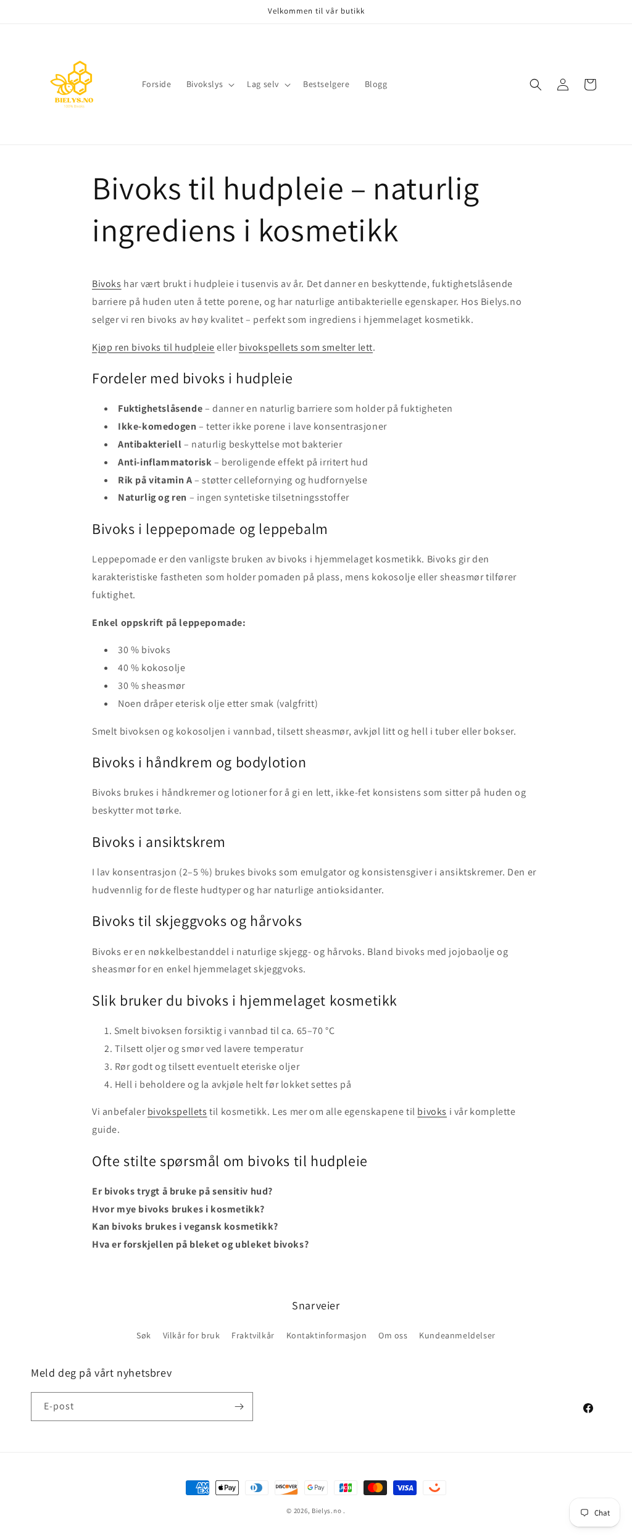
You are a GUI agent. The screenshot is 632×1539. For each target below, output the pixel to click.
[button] (209, 84)
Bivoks (107, 283)
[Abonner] (238, 1406)
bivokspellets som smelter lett (306, 347)
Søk (143, 1335)
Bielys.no (326, 1510)
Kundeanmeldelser (457, 1335)
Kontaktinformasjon (326, 1335)
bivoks (432, 1111)
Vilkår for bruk (191, 1335)
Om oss (393, 1335)
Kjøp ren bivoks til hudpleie (153, 347)
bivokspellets (177, 1111)
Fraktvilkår (253, 1335)
